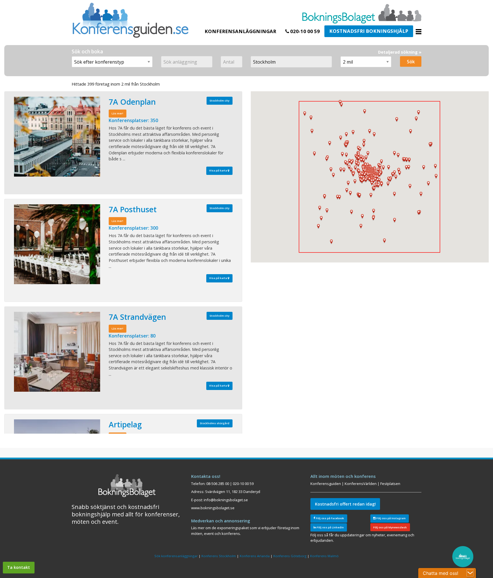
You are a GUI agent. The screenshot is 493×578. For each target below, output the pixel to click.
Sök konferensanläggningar (176, 556)
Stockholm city (219, 100)
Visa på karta (218, 170)
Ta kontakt (18, 567)
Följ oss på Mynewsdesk (390, 527)
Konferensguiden (325, 483)
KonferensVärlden (361, 483)
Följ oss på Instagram (391, 518)
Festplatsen (390, 483)
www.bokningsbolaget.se (213, 507)
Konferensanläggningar (240, 31)
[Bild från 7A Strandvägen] (57, 352)
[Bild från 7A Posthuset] (57, 244)
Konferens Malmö (324, 556)
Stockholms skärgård (214, 423)
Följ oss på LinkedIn (330, 527)
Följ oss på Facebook (329, 518)
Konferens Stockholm (218, 556)
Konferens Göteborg (289, 556)
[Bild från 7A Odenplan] (57, 137)
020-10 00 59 (304, 31)
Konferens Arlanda (255, 556)
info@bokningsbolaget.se (226, 499)
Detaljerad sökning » (399, 52)
